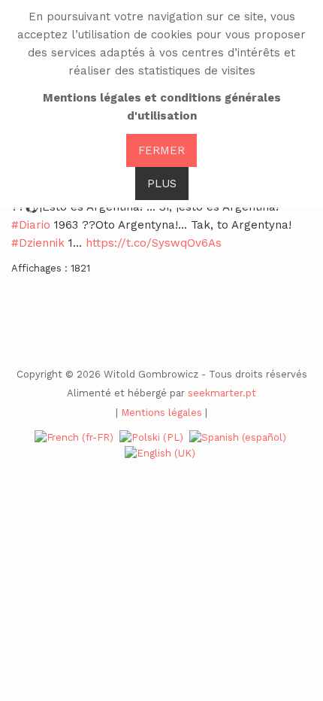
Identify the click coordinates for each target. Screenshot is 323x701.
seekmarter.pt (222, 393)
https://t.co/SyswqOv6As (154, 243)
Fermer (161, 150)
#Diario (30, 225)
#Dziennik (38, 243)
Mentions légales (161, 412)
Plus (162, 183)
